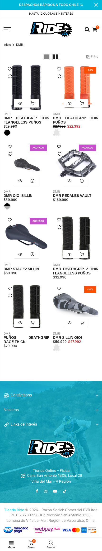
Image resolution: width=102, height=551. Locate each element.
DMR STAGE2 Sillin (21, 269)
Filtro (94, 56)
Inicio (7, 44)
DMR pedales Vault (72, 196)
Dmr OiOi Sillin (18, 196)
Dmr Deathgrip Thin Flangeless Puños (26, 120)
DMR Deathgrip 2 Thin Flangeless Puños (76, 271)
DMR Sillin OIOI (67, 338)
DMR (7, 114)
